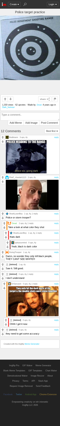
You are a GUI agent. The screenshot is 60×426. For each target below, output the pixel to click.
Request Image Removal (21, 386)
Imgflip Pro (14, 365)
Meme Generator (32, 344)
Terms (25, 381)
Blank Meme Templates (14, 370)
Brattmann (13, 137)
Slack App (43, 381)
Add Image (31, 122)
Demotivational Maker (17, 376)
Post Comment (49, 122)
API (33, 381)
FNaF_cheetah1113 (17, 177)
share (43, 99)
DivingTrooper (15, 252)
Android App (30, 394)
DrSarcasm (16, 284)
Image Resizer (37, 376)
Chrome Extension (48, 394)
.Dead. (39, 105)
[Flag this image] (55, 99)
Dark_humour (8, 107)
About (50, 376)
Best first (51, 131)
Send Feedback (43, 386)
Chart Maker (51, 370)
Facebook (8, 394)
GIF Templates (35, 370)
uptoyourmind (21, 243)
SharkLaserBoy (16, 214)
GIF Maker (27, 365)
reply (56, 137)
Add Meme (16, 122)
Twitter (19, 394)
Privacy (15, 381)
